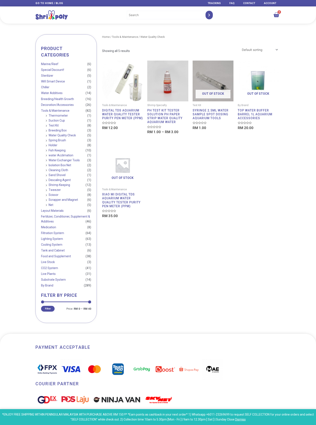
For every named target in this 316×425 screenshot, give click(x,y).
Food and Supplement (56, 256)
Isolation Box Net (60, 165)
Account (270, 3)
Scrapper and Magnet (63, 199)
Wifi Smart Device (53, 81)
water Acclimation (61, 155)
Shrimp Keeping (59, 185)
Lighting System (52, 239)
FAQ (232, 3)
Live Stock (48, 262)
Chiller (45, 87)
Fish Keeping (57, 150)
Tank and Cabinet (53, 250)
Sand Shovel (57, 175)
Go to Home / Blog (49, 3)
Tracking (214, 3)
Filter (48, 308)
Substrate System (53, 279)
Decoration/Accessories (57, 105)
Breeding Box (58, 130)
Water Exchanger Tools (64, 160)
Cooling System (51, 244)
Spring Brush (57, 140)
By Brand (47, 285)
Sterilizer (47, 75)
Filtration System (52, 233)
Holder (53, 145)
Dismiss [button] (240, 419)
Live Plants (48, 274)
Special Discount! (52, 70)
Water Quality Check (62, 135)
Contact (249, 3)
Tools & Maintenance (55, 110)
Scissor (53, 195)
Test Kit (54, 125)
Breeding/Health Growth (57, 99)
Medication (48, 227)
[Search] (209, 15)
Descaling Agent (60, 180)
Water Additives (52, 93)
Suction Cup (57, 120)
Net (51, 205)
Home (106, 36)
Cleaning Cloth (58, 170)
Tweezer (55, 190)
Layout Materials (52, 210)
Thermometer (58, 115)
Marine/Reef (49, 64)
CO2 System (49, 268)
